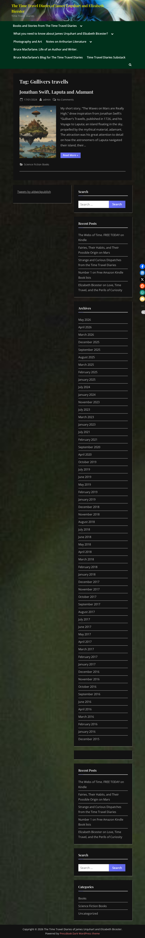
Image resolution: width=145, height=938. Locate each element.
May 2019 (84, 484)
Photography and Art (27, 42)
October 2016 (87, 687)
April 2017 (85, 642)
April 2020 (85, 454)
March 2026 (86, 335)
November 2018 (89, 514)
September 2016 (89, 694)
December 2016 (88, 672)
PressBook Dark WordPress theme (80, 933)
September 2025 (89, 350)
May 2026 (84, 320)
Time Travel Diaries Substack (106, 57)
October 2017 (87, 597)
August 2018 (86, 522)
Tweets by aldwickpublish (34, 192)
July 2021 (84, 432)
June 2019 (84, 477)
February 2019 (87, 492)
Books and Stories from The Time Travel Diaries (45, 26)
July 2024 (84, 387)
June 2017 (84, 627)
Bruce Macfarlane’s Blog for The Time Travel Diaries (48, 57)
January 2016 (86, 732)
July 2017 (84, 619)
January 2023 (86, 424)
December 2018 (88, 507)
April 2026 (85, 327)
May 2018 (84, 544)
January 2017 (86, 664)
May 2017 (84, 634)
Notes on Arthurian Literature (66, 42)
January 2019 (86, 499)
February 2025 (87, 372)
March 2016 (86, 717)
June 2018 (84, 537)
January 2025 (86, 380)
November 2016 (89, 679)
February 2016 (87, 724)
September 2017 (89, 604)
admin (47, 99)
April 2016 (85, 709)
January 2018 (86, 574)
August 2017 (86, 612)
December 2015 (88, 739)
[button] (142, 266)
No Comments (65, 100)
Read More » (72, 155)
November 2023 (89, 402)
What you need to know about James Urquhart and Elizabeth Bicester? (60, 34)
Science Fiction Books (36, 164)
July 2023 (84, 410)
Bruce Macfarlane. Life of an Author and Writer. (45, 49)
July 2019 (84, 469)
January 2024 (86, 395)
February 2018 (87, 567)
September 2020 (89, 447)
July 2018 (84, 529)
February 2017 (87, 657)
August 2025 (86, 357)
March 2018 (86, 559)
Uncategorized (88, 913)
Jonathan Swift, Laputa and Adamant (56, 92)
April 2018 (85, 552)
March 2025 (86, 365)
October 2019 (87, 462)
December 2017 (88, 582)
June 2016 (84, 702)
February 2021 (87, 440)
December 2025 (88, 342)
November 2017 (89, 589)
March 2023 (86, 417)
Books (82, 898)
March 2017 (86, 649)
